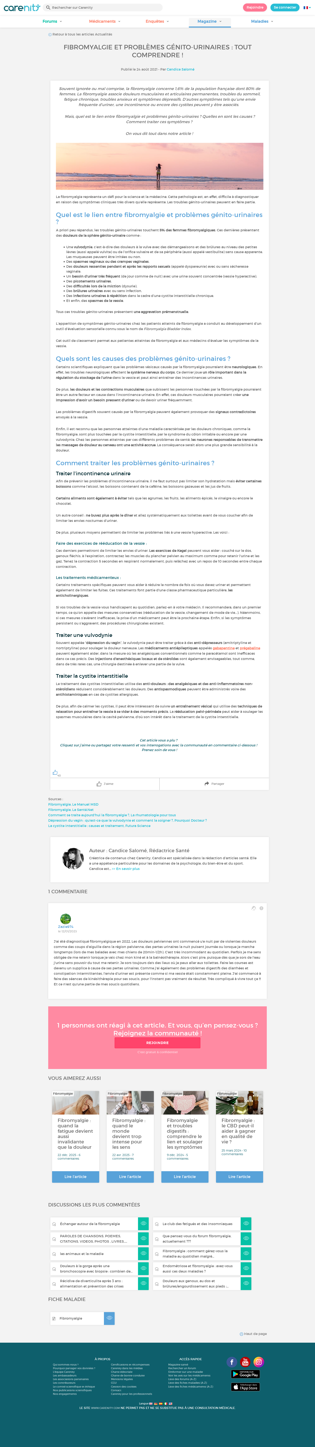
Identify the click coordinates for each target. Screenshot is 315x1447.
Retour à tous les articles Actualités (82, 34)
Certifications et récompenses (130, 1364)
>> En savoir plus (126, 869)
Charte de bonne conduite (128, 1375)
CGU (114, 1382)
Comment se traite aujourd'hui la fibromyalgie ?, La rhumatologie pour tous (112, 815)
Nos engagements (65, 1393)
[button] (53, 23)
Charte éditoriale (121, 1371)
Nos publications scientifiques (72, 1390)
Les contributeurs (64, 1382)
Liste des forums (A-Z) (182, 1379)
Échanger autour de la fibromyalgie (90, 1224)
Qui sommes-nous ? (65, 1364)
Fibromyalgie (71, 1318)
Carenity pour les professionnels (131, 1393)
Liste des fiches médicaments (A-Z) (190, 1386)
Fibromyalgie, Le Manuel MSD (73, 804)
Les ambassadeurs (64, 1375)
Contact (116, 1390)
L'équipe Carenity (64, 1371)
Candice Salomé (180, 69)
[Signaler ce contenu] (261, 908)
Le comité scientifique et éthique (74, 1386)
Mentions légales (122, 1379)
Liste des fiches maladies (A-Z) (187, 1382)
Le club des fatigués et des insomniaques (197, 1224)
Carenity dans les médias (127, 1368)
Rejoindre (255, 7)
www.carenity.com (105, 1408)
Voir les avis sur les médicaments (189, 1375)
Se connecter (285, 7)
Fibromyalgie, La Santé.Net (71, 810)
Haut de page (255, 1334)
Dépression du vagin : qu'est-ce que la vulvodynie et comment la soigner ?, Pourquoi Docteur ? (127, 820)
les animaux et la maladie (82, 1254)
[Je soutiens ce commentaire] (253, 908)
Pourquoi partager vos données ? (74, 1368)
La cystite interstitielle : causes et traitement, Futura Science (99, 826)
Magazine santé (178, 1364)
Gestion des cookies (123, 1386)
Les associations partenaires (71, 1379)
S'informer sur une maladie (185, 1371)
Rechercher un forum (182, 1368)
